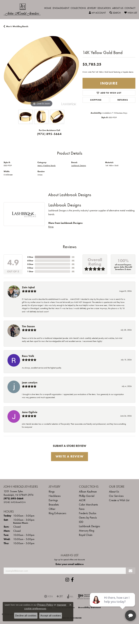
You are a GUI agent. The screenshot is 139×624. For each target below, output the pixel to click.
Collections (78, 8)
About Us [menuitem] (114, 491)
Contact (130, 8)
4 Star (30, 260)
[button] (97, 13)
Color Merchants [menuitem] (88, 504)
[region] (41, 70)
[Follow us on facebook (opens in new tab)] (72, 580)
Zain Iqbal (28, 287)
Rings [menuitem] (52, 491)
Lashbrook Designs (78, 165)
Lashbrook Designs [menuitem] (89, 526)
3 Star (30, 264)
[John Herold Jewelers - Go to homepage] (24, 10)
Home (47, 8)
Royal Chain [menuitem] (85, 535)
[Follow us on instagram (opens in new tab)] (67, 580)
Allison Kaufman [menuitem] (88, 491)
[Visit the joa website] (70, 596)
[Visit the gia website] (48, 596)
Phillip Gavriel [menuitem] (86, 496)
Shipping (96, 99)
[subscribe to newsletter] (130, 570)
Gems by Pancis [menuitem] (88, 517)
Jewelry (91, 8)
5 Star (30, 257)
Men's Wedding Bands (17, 26)
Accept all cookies (50, 615)
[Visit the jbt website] (59, 596)
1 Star (30, 271)
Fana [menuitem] (81, 509)
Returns (122, 99)
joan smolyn (29, 382)
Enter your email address (70, 564)
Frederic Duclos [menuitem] (87, 513)
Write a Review (69, 456)
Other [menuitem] (52, 509)
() (73, 257)
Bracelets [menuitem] (54, 504)
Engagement (61, 8)
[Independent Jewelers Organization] (84, 596)
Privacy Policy (45, 604)
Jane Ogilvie (29, 412)
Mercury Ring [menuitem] (86, 530)
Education (104, 8)
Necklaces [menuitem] (55, 496)
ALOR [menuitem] (82, 500)
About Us (117, 8)
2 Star (30, 267)
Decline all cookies (25, 615)
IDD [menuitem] (81, 522)
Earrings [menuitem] (53, 500)
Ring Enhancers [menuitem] (57, 513)
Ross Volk (28, 356)
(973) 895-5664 (49, 134)
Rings (51, 226)
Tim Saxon (28, 326)
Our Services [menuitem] (116, 496)
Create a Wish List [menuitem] (119, 500)
